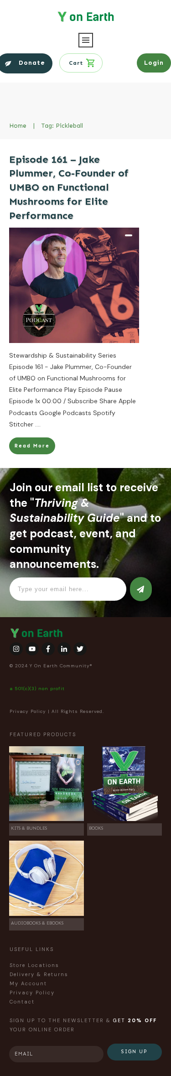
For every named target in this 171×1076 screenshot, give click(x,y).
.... (38, 424)
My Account (28, 983)
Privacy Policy (28, 711)
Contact (22, 1001)
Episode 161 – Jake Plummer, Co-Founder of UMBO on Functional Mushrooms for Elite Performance (69, 187)
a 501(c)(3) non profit (37, 688)
